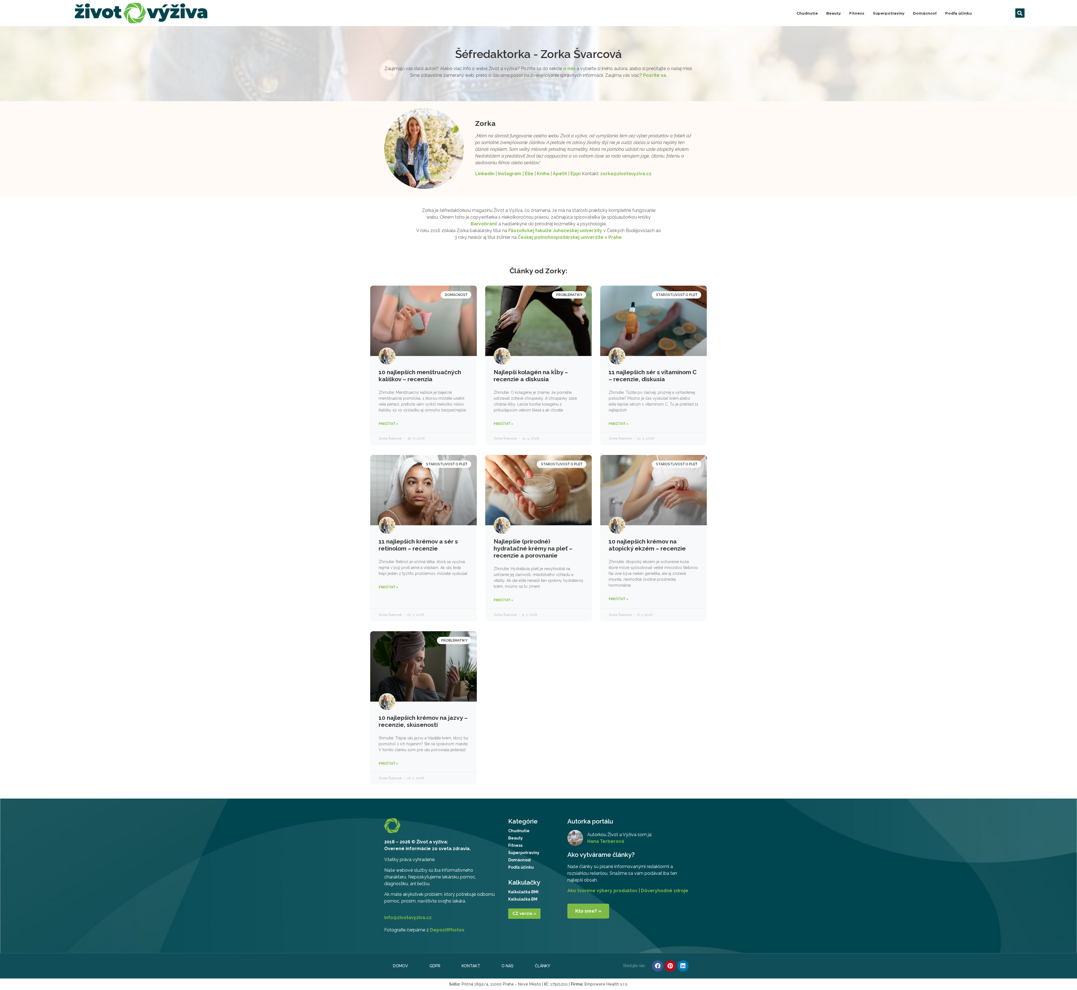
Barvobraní (483, 223)
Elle (529, 173)
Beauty (833, 13)
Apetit (560, 173)
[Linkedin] (683, 966)
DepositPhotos (447, 930)
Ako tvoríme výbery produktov (602, 890)
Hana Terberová (605, 841)
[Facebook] (657, 966)
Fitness (856, 13)
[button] (1020, 13)
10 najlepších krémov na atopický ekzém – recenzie (647, 545)
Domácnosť (925, 13)
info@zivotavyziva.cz (408, 917)
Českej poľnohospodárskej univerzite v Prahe (570, 237)
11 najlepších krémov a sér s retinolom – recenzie (418, 545)
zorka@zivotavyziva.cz (626, 173)
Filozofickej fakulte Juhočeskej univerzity (555, 230)
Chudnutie (807, 13)
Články (542, 966)
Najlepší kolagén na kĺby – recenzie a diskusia (531, 376)
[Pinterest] (670, 966)
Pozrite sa (654, 75)
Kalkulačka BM (522, 899)
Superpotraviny (889, 13)
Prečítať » (388, 424)
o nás (569, 68)
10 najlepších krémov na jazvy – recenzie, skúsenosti (423, 721)
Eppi (575, 173)
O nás (507, 966)
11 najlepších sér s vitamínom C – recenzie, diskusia (653, 376)
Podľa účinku (958, 13)
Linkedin (484, 173)
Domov (400, 966)
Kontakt (471, 966)
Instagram (509, 173)
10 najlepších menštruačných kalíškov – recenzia (420, 376)
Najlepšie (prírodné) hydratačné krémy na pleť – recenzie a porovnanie (533, 548)
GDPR (434, 966)
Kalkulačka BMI (523, 892)
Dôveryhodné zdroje (664, 890)
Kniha (543, 173)
